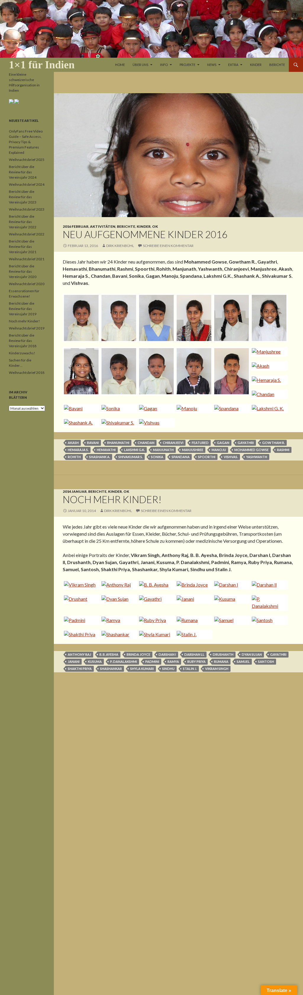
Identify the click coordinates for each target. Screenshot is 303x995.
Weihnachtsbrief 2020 (26, 284)
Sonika (157, 457)
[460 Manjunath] (155, 371)
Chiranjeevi (173, 443)
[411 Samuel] (230, 620)
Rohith (74, 457)
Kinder (256, 65)
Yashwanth (256, 457)
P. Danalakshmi (123, 661)
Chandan (146, 443)
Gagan (223, 443)
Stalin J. (190, 669)
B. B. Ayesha (108, 654)
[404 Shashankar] (117, 634)
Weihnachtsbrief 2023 (26, 209)
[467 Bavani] (80, 408)
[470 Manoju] (192, 408)
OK (155, 226)
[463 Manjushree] (268, 351)
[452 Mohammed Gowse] (80, 318)
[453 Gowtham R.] (117, 318)
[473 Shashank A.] (80, 422)
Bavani (93, 443)
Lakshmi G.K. (134, 450)
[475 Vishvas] (155, 422)
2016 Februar (75, 226)
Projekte (187, 65)
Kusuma (95, 661)
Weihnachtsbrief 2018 (26, 372)
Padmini (152, 661)
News (211, 65)
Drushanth (223, 654)
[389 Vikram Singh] (80, 584)
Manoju (219, 450)
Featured (200, 443)
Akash (73, 443)
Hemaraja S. (78, 450)
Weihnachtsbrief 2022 (26, 234)
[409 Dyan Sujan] (117, 599)
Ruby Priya (196, 661)
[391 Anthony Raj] (117, 584)
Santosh (266, 661)
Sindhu (168, 669)
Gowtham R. (273, 443)
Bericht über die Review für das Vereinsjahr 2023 (22, 196)
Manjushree (192, 450)
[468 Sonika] (117, 408)
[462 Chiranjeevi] (230, 371)
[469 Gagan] (155, 408)
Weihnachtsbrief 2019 (26, 328)
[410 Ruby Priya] (155, 620)
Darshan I (167, 654)
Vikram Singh (216, 669)
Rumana (221, 661)
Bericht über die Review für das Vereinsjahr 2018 (22, 340)
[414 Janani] (192, 599)
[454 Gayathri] (155, 318)
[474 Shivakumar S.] (117, 422)
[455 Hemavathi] (192, 318)
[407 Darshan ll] (268, 584)
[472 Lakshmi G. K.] (268, 408)
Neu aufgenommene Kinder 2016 (145, 234)
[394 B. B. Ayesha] (155, 584)
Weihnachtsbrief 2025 (26, 159)
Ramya (173, 661)
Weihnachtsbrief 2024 (26, 184)
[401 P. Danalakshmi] (268, 602)
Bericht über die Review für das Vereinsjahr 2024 (22, 172)
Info (164, 65)
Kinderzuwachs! (22, 353)
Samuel (243, 661)
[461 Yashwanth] (192, 371)
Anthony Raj (79, 654)
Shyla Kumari (142, 669)
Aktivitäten (102, 226)
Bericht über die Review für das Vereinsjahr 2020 (22, 271)
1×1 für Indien (42, 65)
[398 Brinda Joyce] (192, 584)
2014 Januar (75, 491)
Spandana (181, 457)
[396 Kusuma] (230, 599)
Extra (233, 65)
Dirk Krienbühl (120, 245)
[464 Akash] (268, 366)
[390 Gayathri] (155, 599)
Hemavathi (106, 450)
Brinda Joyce (138, 654)
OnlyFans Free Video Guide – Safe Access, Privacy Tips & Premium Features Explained (26, 142)
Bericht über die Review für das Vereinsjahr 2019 (22, 308)
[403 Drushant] (80, 599)
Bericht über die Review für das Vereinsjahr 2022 (22, 221)
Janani (74, 661)
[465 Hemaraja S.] (268, 380)
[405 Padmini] (80, 620)
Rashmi (283, 450)
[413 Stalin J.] (192, 634)
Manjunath (163, 450)
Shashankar (111, 669)
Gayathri (246, 443)
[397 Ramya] (117, 620)
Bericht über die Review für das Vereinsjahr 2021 (22, 246)
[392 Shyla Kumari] (155, 634)
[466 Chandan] (268, 394)
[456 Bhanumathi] (230, 318)
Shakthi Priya (80, 669)
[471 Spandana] (230, 408)
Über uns (140, 65)
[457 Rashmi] (268, 318)
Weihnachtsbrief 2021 (26, 259)
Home (120, 65)
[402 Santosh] (268, 620)
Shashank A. (99, 457)
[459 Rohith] (117, 371)
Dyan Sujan (252, 654)
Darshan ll (194, 654)
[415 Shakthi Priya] (80, 634)
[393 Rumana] (192, 620)
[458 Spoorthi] (80, 371)
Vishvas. (231, 457)
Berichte (277, 65)
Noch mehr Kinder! (112, 499)
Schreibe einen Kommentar (168, 245)
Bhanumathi (118, 443)
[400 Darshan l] (230, 584)
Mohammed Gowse (251, 450)
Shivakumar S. (130, 457)
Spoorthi (206, 457)
